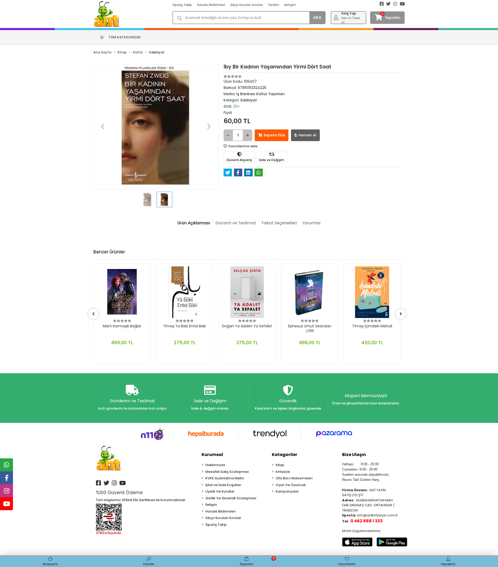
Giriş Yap (348, 13)
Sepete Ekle (274, 135)
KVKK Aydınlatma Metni (224, 478)
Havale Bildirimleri (211, 5)
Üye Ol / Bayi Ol (350, 20)
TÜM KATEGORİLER (124, 37)
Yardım (273, 5)
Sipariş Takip (182, 5)
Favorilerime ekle (243, 146)
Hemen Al (307, 135)
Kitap (280, 464)
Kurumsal (212, 455)
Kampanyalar (287, 491)
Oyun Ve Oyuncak (291, 484)
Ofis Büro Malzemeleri (294, 478)
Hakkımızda (215, 464)
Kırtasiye (283, 471)
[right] (400, 314)
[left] (93, 314)
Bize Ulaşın (354, 455)
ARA (317, 17)
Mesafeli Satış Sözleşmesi (227, 471)
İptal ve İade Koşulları (223, 484)
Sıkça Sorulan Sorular (246, 5)
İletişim (290, 5)
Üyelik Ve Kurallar (219, 491)
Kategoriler (284, 455)
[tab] (193, 223)
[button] (102, 126)
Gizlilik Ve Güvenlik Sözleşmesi (230, 498)
